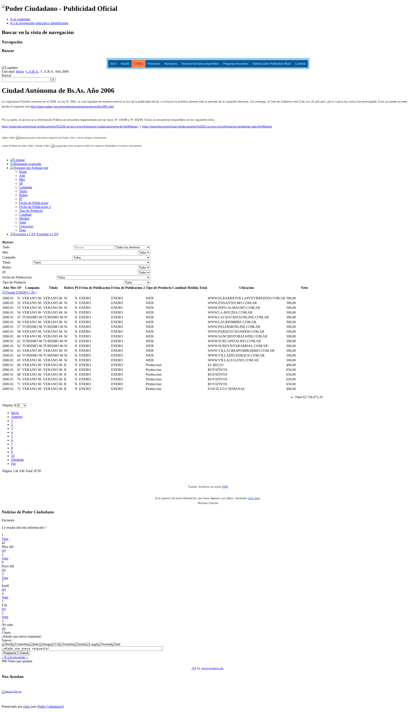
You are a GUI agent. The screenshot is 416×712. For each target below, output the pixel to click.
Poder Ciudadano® (50, 706)
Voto (5, 539)
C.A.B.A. (138, 63)
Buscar (6, 75)
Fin (13, 463)
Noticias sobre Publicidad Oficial (272, 63)
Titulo (23, 191)
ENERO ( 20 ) (25, 292)
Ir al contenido (20, 19)
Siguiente (17, 460)
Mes (22, 179)
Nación (125, 63)
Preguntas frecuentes (235, 63)
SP (21, 183)
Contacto (300, 63)
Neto (22, 230)
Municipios (170, 63)
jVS (194, 668)
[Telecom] (12, 692)
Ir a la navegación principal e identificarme (39, 23)
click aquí (254, 498)
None (23, 171)
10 (13, 456)
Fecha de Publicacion (33, 203)
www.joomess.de (212, 668)
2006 (225, 486)
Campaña (25, 187)
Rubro (23, 195)
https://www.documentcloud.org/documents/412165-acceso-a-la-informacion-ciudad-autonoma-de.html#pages (70, 126)
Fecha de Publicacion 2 (35, 207)
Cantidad (25, 214)
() (4, 550)
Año (22, 175)
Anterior (17, 417)
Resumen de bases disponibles (200, 63)
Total (22, 222)
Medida (24, 218)
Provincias (154, 63)
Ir (53, 79)
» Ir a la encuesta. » (15, 657)
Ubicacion (26, 226)
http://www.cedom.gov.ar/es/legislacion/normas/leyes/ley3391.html (72, 106)
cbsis (26, 706)
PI (20, 199)
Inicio (113, 63)
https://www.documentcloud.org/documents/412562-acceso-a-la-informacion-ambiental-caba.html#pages (207, 126)
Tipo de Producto (31, 211)
